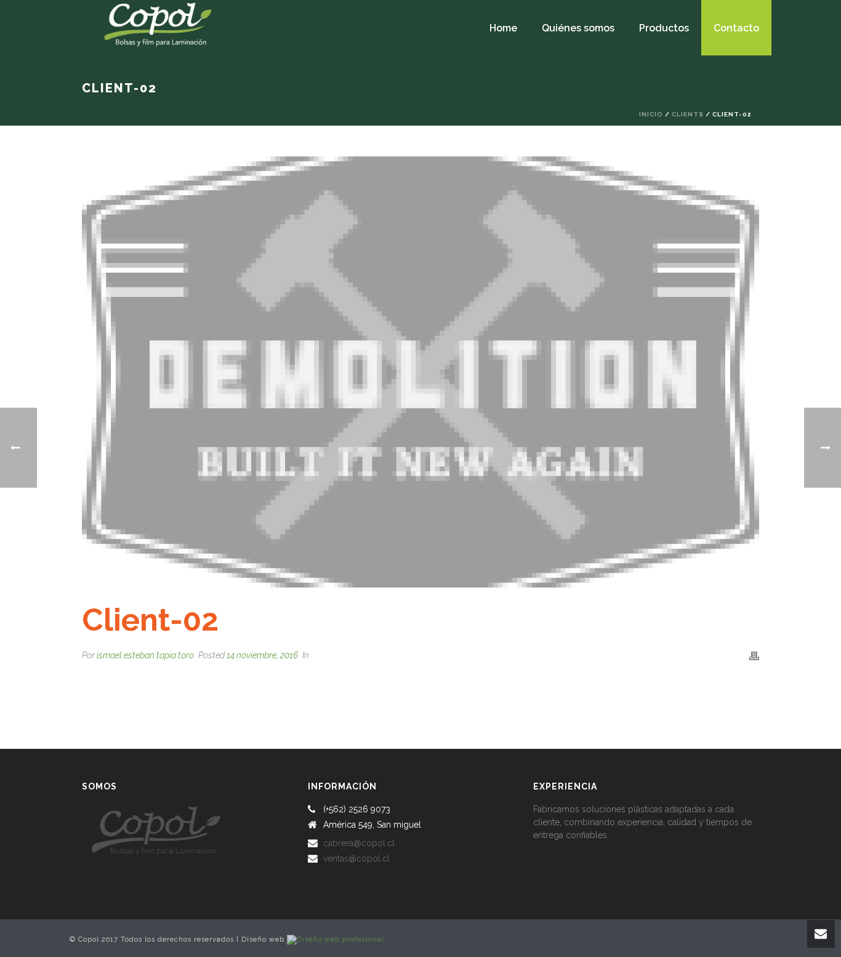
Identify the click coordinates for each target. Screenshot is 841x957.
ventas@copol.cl (356, 858)
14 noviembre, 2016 (262, 655)
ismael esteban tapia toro (145, 655)
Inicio (651, 114)
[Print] (754, 655)
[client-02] (420, 372)
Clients (688, 114)
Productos (664, 28)
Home (503, 28)
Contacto (736, 28)
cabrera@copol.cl (359, 843)
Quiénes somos (578, 28)
